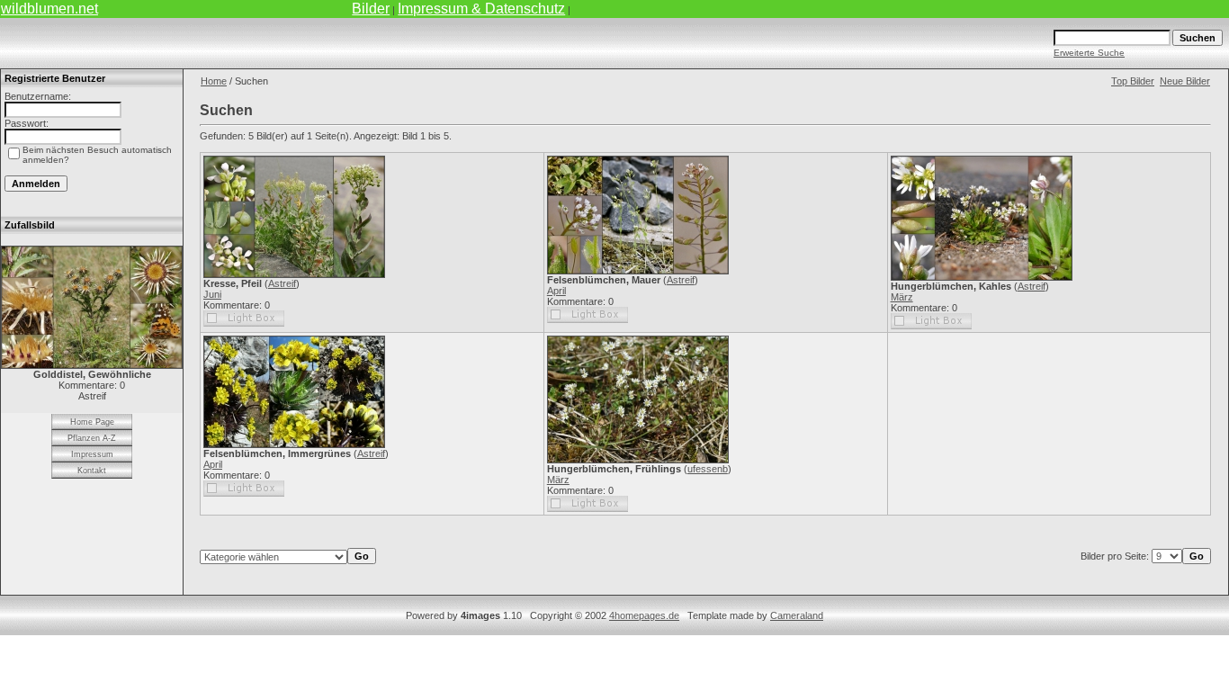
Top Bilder (1132, 81)
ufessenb (707, 468)
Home (214, 81)
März (902, 297)
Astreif (282, 283)
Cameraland (796, 615)
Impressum (92, 454)
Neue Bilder (1185, 81)
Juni (212, 294)
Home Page (92, 421)
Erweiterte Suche (1089, 53)
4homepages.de (644, 615)
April (556, 290)
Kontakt (91, 470)
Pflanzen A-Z (91, 438)
